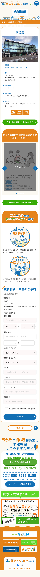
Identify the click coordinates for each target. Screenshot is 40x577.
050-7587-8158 (23, 475)
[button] (4, 168)
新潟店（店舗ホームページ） (15, 67)
